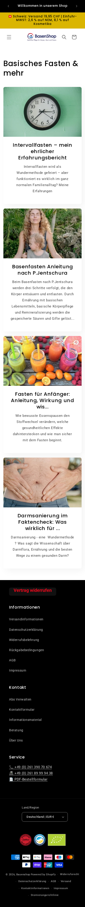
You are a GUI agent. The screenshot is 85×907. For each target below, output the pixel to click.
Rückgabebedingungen (26, 650)
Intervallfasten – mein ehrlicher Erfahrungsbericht (42, 151)
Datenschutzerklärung (26, 629)
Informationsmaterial (25, 720)
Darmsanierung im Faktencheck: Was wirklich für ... (42, 522)
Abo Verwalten (20, 699)
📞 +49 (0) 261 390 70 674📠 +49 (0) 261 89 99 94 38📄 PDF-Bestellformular (31, 773)
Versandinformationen (26, 619)
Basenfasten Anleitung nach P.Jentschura (42, 270)
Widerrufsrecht (69, 874)
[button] (9, 37)
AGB (12, 660)
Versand (66, 881)
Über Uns (16, 740)
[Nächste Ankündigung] (77, 6)
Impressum (17, 670)
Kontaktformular (22, 709)
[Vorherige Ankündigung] (8, 6)
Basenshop (23, 874)
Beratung (16, 730)
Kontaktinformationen (35, 888)
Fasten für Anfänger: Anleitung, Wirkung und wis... (42, 400)
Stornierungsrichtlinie (45, 895)
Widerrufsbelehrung (24, 640)
